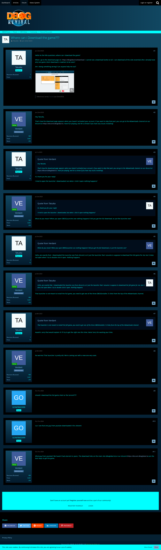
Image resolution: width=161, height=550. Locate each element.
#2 (154, 112)
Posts (8, 77)
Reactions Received (12, 75)
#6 (154, 274)
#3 (154, 152)
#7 (154, 313)
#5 (154, 236)
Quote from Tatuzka (46, 203)
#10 (154, 421)
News (8, 141)
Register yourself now (78, 500)
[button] (9, 525)
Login (90, 506)
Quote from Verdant (46, 159)
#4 (154, 196)
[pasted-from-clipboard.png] (54, 81)
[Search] (157, 2)
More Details (148, 547)
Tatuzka (16, 41)
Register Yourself (75, 506)
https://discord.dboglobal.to (53, 124)
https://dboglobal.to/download (73, 60)
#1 (154, 51)
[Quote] (153, 102)
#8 (154, 351)
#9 (154, 391)
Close (156, 547)
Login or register (147, 3)
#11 (154, 452)
